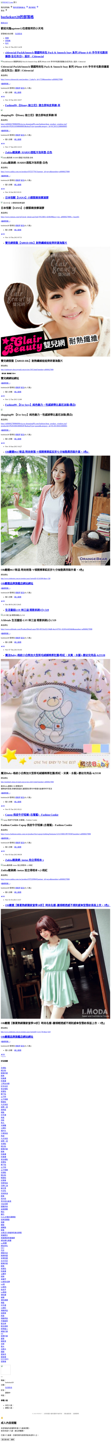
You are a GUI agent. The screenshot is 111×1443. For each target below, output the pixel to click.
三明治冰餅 (5, 1084)
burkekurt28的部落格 (17, 17)
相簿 (7, 38)
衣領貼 (3, 1068)
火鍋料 (3, 1128)
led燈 (3, 1284)
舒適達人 (4, 1329)
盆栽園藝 (4, 1209)
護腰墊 (3, 1227)
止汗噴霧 (4, 1099)
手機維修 (4, 1321)
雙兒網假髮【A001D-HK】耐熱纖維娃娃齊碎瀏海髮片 (36, 242)
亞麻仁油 (4, 1186)
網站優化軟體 (6, 1240)
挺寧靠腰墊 (5, 1220)
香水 (2, 1346)
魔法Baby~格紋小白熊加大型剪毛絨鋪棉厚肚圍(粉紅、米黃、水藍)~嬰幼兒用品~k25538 (55, 655)
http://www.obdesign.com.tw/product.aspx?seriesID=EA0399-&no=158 (25, 578)
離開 (12, 1439)
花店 (2, 1250)
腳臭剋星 (4, 1073)
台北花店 (4, 1261)
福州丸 (3, 1131)
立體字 (3, 1274)
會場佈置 (4, 1258)
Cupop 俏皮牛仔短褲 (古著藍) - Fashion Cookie (31, 814)
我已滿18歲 (5, 1439)
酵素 (2, 1196)
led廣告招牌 (5, 1282)
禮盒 (2, 1112)
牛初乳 (3, 1191)
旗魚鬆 (3, 1110)
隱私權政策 (67, 1413)
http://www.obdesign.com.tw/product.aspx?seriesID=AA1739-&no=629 (26, 1032)
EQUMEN (4, 1359)
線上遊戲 (17, 92)
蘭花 (2, 1214)
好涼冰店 (4, 1086)
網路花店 (4, 1253)
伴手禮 (3, 1115)
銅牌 (2, 1276)
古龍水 (3, 1349)
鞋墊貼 (3, 1102)
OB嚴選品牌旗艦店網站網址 (17, 583)
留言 (22, 88)
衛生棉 (3, 1324)
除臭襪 (3, 1078)
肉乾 (2, 1120)
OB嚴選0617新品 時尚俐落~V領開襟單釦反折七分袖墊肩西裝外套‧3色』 (47, 451)
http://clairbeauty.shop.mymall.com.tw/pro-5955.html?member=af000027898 (27, 369)
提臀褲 (3, 1361)
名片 (7, 43)
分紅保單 (4, 1204)
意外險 (3, 1199)
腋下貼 (3, 1094)
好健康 (3, 1180)
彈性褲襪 (4, 1300)
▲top (3, 96)
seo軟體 (4, 1243)
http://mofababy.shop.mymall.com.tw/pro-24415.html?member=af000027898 (27, 782)
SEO (2, 1248)
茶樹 (2, 1344)
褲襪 (2, 1297)
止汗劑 (3, 1097)
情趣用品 (4, 1310)
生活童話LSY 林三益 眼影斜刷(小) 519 (27, 610)
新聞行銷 (4, 1336)
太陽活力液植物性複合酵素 (11, 1233)
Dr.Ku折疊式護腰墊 (8, 1217)
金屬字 (3, 1279)
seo (2, 1333)
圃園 (2, 1352)
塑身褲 (3, 1357)
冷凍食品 (4, 1133)
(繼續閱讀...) (5, 84)
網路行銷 (4, 1331)
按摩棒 (3, 1313)
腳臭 (2, 1076)
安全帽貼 (4, 1089)
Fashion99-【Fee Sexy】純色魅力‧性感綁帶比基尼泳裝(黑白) (40, 404)
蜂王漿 (3, 1188)
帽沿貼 (3, 1070)
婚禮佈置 (4, 1256)
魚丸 (2, 1123)
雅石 (2, 1212)
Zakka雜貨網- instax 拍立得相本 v (24, 860)
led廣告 (3, 1287)
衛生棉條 (4, 1326)
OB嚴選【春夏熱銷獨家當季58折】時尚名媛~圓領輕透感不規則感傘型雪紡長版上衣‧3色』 (57, 905)
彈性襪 (3, 1295)
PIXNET (39, 1413)
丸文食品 (4, 1104)
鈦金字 (3, 1290)
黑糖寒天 (4, 1235)
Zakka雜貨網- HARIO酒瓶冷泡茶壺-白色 (28, 152)
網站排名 (4, 1246)
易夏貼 (3, 1091)
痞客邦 (17, 88)
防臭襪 (3, 1081)
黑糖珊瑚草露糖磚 (8, 1238)
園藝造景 (4, 1206)
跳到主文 (4, 23)
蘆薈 (2, 1339)
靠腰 (2, 1222)
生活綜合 (18, 34)
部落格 (7, 41)
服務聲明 (76, 1413)
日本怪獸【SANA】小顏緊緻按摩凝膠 (27, 197)
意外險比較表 (6, 1201)
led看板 (3, 1292)
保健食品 (4, 1183)
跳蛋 (2, 1316)
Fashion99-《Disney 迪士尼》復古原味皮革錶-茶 (32, 105)
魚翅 (2, 1136)
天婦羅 (3, 1125)
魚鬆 (2, 1118)
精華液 (3, 1341)
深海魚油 (4, 1193)
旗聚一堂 (4, 1107)
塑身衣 (3, 1354)
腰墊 (2, 1225)
